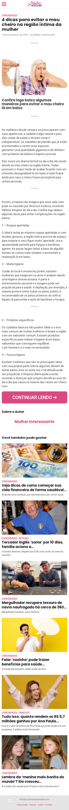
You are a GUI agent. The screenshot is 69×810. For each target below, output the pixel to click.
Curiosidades (9, 15)
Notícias (24, 538)
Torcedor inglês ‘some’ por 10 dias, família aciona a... (32, 544)
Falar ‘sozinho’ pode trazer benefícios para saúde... (25, 662)
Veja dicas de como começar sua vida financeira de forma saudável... (34, 487)
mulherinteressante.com (38, 799)
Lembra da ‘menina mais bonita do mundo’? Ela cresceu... (33, 779)
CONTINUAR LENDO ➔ (34, 397)
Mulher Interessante (44, 34)
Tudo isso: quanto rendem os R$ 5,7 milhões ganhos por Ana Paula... (33, 719)
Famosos (24, 713)
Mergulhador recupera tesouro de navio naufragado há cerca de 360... (34, 605)
